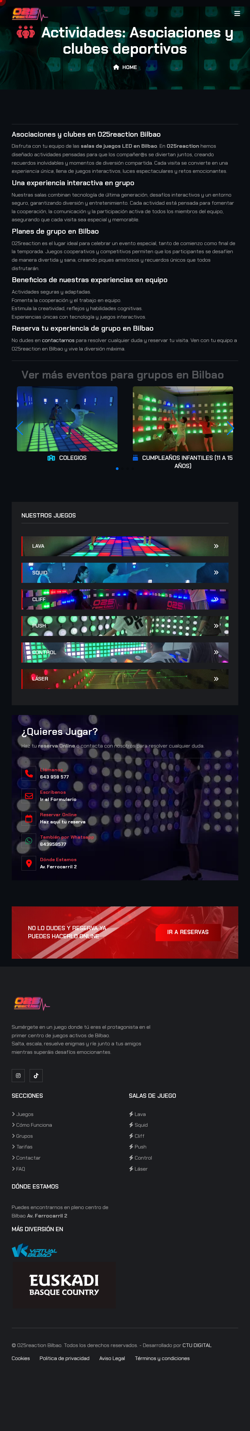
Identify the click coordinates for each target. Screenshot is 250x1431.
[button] (117, 468)
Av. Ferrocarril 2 (58, 867)
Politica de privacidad (65, 1358)
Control (44, 652)
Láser (40, 678)
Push (39, 625)
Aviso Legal (112, 1358)
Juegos (24, 1114)
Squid (40, 572)
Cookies (21, 1358)
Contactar (28, 1157)
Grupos (24, 1136)
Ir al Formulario (58, 799)
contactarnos (58, 340)
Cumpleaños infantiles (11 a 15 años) (187, 462)
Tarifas (24, 1146)
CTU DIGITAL (197, 1345)
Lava (38, 546)
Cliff (39, 599)
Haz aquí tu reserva (63, 822)
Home (129, 67)
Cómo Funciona (33, 1124)
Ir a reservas (188, 932)
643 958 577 (54, 777)
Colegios (73, 458)
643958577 (53, 844)
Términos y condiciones (162, 1358)
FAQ (20, 1168)
